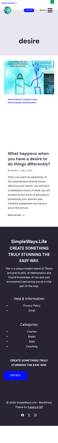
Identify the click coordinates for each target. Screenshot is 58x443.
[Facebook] (22, 415)
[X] (29, 415)
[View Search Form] (52, 2)
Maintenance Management (22, 102)
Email (31, 311)
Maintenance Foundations (22, 99)
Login (29, 10)
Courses (32, 332)
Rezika (14, 170)
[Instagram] (35, 415)
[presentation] (29, 77)
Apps (32, 341)
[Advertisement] (29, 131)
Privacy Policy (31, 306)
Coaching (31, 346)
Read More (16, 215)
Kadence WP (35, 407)
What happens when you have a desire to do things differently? (29, 159)
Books (32, 337)
